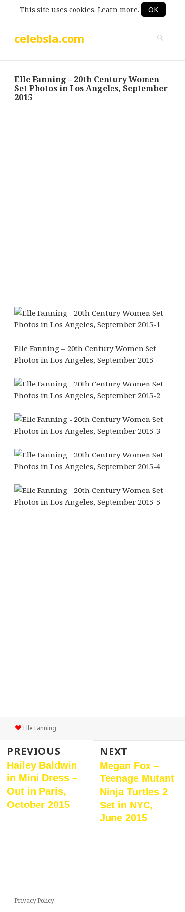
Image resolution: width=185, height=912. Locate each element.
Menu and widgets (160, 48)
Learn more (118, 9)
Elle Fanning (39, 728)
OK (153, 9)
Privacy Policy (34, 900)
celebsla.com (49, 38)
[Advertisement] (92, 204)
